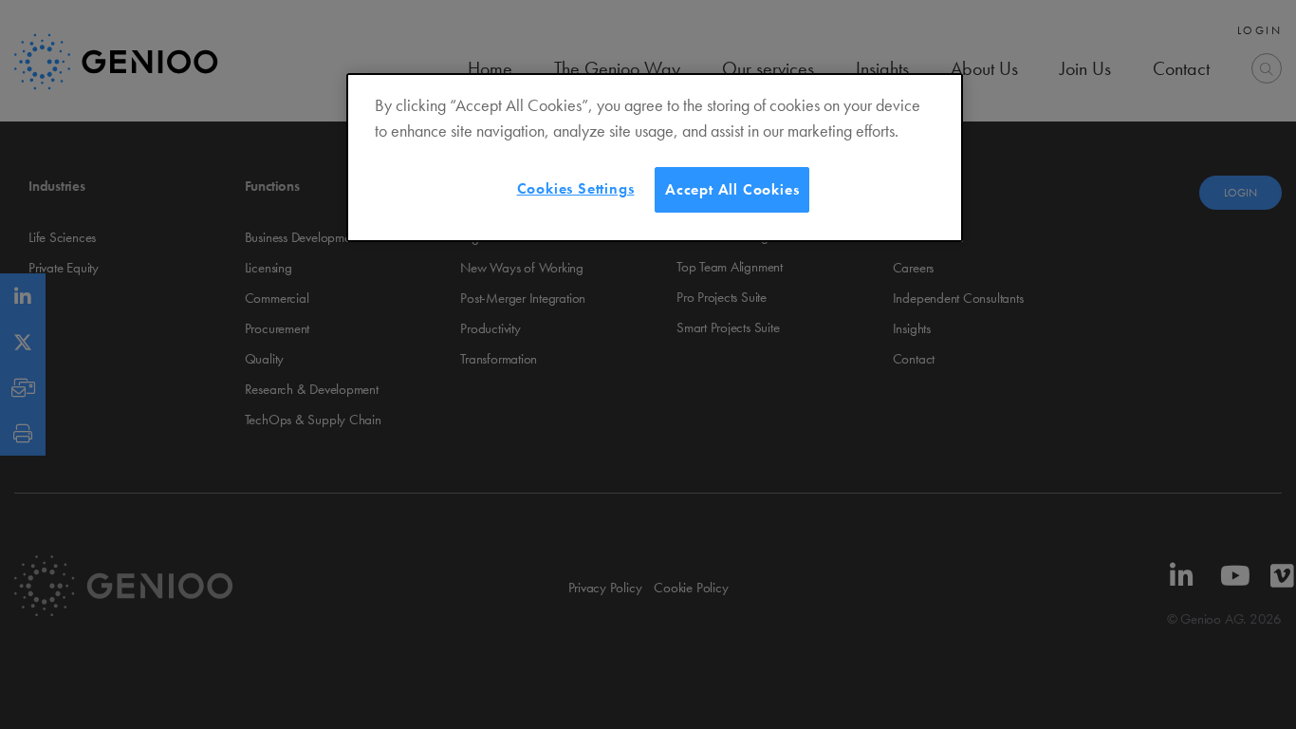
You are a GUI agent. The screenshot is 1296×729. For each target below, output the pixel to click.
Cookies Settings (576, 188)
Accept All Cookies (732, 189)
